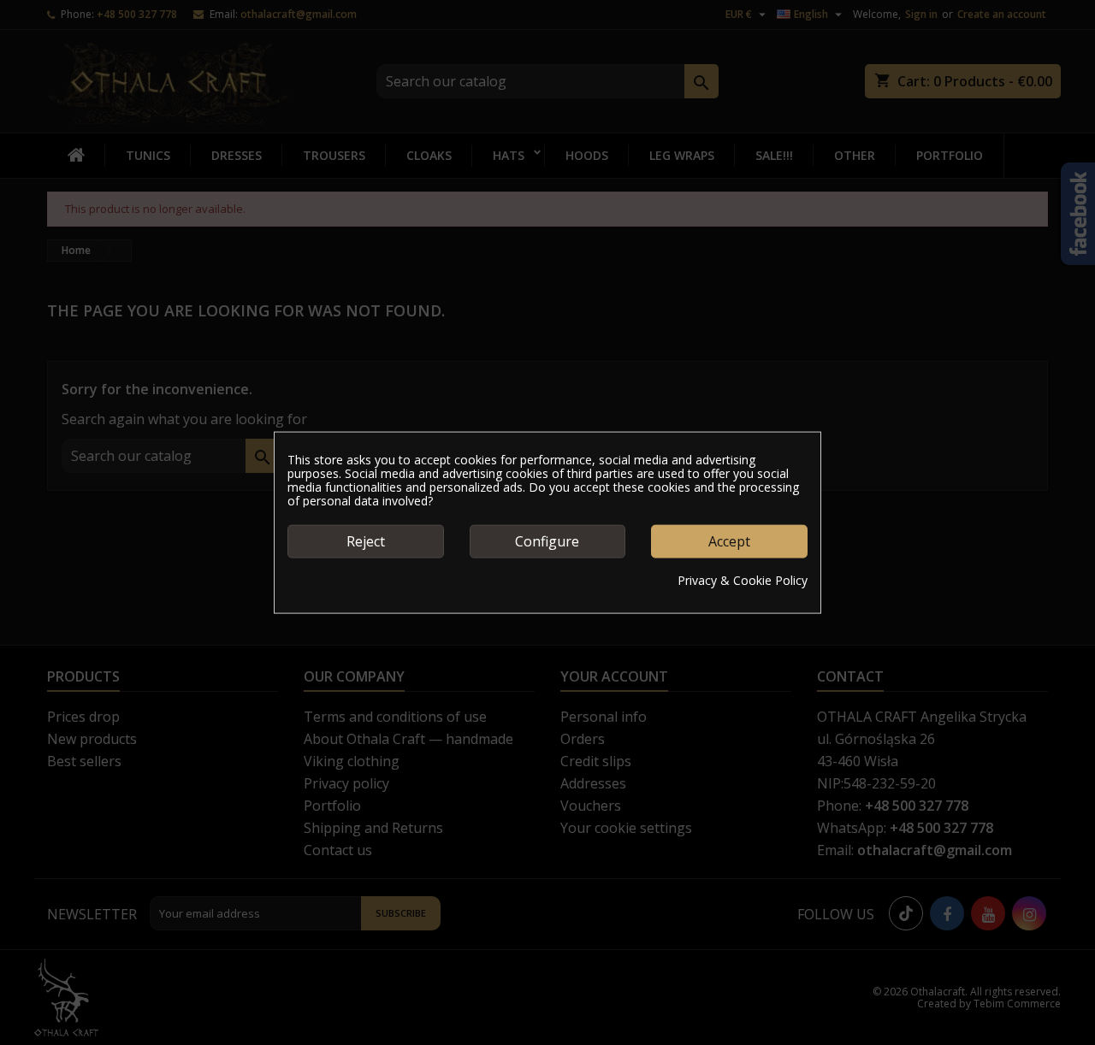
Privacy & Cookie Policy (743, 580)
